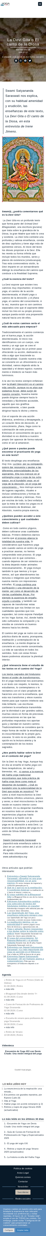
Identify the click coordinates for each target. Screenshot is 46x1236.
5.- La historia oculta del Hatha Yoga (22, 1157)
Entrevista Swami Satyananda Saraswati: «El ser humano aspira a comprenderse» (25, 958)
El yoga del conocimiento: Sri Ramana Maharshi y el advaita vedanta (22, 940)
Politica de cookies (23, 1168)
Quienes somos (23, 1177)
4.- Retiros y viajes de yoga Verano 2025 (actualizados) (21, 1150)
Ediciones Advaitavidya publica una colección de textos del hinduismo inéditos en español (23, 903)
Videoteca (8, 1045)
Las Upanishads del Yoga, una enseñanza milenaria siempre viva (24, 914)
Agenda (6, 975)
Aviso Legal (23, 1173)
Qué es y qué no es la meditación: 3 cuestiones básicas (24, 889)
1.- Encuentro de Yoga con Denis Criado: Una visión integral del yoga (21, 1125)
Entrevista (23, 50)
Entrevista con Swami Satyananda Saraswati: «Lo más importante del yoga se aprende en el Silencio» (25, 949)
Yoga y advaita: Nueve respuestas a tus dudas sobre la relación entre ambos (25, 931)
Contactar (23, 1181)
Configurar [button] (9, 1230)
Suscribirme (23, 1192)
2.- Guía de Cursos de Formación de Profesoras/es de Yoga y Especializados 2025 (24, 1135)
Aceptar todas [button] (22, 1230)
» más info (9, 989)
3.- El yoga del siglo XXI (16, 1143)
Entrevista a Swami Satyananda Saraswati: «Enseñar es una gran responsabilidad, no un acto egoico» (24, 879)
